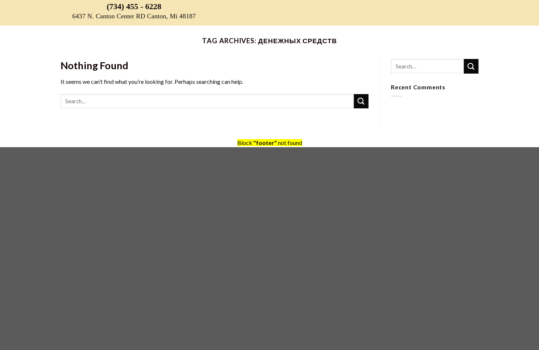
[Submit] (361, 101)
